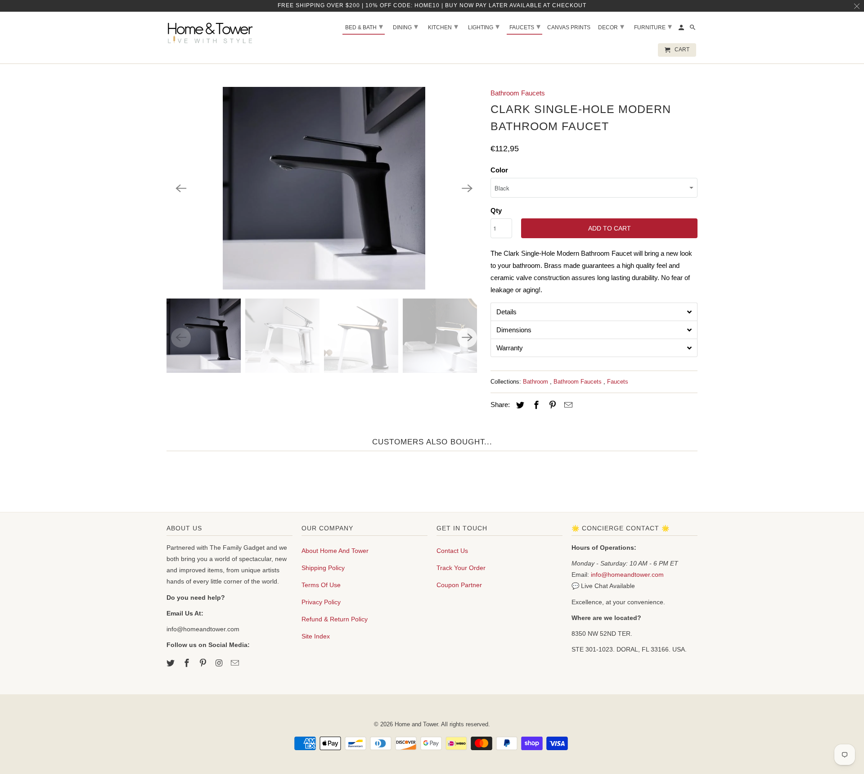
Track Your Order (461, 567)
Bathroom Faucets (517, 93)
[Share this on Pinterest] (551, 405)
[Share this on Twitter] (519, 405)
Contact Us (452, 550)
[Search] (693, 29)
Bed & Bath (364, 26)
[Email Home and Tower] (236, 663)
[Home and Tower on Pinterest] (204, 663)
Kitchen (443, 26)
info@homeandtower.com (627, 574)
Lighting (484, 26)
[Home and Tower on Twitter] (171, 663)
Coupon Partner (459, 584)
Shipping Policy (323, 567)
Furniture (653, 26)
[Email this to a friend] (567, 405)
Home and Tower (416, 724)
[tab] (594, 312)
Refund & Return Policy (335, 619)
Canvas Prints (568, 27)
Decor (611, 26)
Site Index (316, 636)
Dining (405, 26)
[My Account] (682, 29)
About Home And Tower (335, 550)
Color (499, 170)
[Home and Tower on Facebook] (188, 663)
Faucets (617, 381)
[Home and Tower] (211, 31)
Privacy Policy (321, 602)
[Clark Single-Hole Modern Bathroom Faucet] (324, 188)
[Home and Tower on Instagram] (220, 663)
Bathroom (536, 381)
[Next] (467, 188)
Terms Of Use (321, 584)
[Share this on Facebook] (535, 405)
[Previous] (181, 188)
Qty (496, 210)
